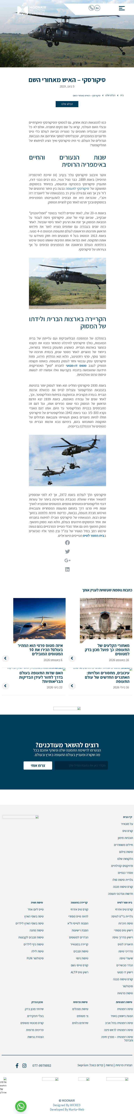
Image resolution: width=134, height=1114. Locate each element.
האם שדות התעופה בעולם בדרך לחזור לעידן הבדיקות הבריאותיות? (41, 677)
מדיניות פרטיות (35, 1030)
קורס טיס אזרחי (79, 909)
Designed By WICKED (66, 1105)
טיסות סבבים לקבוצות (31, 937)
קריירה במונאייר (79, 944)
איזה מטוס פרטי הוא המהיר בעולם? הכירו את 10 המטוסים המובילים (40, 649)
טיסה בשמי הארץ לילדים (30, 923)
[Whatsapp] (22, 1105)
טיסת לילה (37, 951)
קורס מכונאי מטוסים (32, 1023)
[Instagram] (24, 1065)
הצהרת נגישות (35, 1037)
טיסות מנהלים (80, 1009)
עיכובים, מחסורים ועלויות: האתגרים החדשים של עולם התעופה (107, 677)
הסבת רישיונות (80, 930)
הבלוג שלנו (67, 104)
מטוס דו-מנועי (76, 365)
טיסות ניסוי (82, 958)
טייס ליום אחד (36, 909)
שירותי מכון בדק (34, 1009)
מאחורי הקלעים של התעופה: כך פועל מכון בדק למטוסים (107, 649)
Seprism (82, 1065)
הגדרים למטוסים (78, 937)
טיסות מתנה (37, 930)
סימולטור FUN (35, 958)
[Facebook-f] (17, 1065)
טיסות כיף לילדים (34, 944)
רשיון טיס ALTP (79, 972)
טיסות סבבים (80, 951)
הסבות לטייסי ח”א (78, 923)
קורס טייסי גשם (79, 965)
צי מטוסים (82, 1016)
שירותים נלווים (80, 1023)
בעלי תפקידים (35, 1016)
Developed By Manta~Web (67, 1109)
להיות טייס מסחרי (78, 916)
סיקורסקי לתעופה (77, 188)
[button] (120, 7)
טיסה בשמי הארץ (34, 916)
